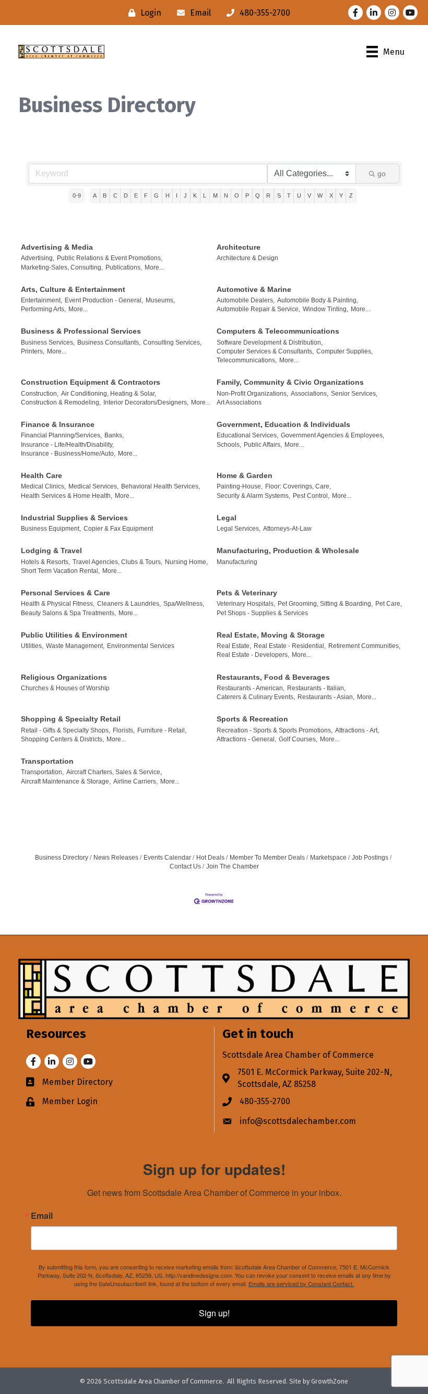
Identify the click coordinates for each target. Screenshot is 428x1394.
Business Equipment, (51, 528)
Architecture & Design (247, 258)
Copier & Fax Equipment (118, 528)
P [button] (247, 195)
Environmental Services (140, 646)
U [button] (299, 195)
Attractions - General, (246, 739)
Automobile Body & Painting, (317, 300)
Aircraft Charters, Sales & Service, (114, 772)
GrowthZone (329, 1381)
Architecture (238, 247)
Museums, (160, 300)
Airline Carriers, (135, 781)
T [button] (289, 195)
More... (154, 267)
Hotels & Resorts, (45, 562)
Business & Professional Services (81, 331)
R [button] (268, 195)
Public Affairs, (263, 444)
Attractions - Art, (357, 730)
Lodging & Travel (51, 550)
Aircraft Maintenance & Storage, (66, 781)
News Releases (115, 857)
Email (42, 1216)
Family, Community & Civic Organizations (290, 382)
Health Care (41, 475)
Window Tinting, (325, 309)
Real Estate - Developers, (253, 654)
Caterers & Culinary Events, (256, 697)
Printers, (32, 351)
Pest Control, (311, 495)
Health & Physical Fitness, (57, 603)
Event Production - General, (104, 300)
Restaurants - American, (250, 688)
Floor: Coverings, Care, (298, 486)
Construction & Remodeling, (61, 402)
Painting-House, (240, 486)
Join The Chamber (232, 866)
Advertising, (37, 258)
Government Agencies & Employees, (332, 435)
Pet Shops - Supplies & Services (262, 613)
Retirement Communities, (364, 646)
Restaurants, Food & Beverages (273, 677)
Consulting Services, (172, 342)
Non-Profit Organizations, (252, 393)
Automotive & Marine (254, 289)
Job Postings (370, 857)
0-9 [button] (77, 195)
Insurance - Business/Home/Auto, (68, 453)
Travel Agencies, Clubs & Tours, (117, 562)
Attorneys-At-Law (287, 528)
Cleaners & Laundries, (129, 603)
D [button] (126, 195)
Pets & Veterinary (247, 593)
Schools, (229, 444)
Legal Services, (238, 528)
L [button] (204, 195)
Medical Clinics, (43, 486)
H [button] (167, 195)
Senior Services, (354, 393)
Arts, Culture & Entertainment (73, 289)
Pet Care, (388, 603)
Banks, (114, 435)
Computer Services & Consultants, (265, 351)
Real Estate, (234, 646)
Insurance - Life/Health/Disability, (67, 444)
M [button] (215, 195)
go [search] (381, 173)
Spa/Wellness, (183, 603)
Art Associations (239, 402)
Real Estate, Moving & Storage (271, 635)
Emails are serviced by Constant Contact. (301, 1283)
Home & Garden (244, 475)
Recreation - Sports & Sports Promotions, (274, 730)
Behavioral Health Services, (160, 486)
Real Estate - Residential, (290, 646)
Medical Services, (93, 486)
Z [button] (351, 195)
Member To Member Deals (267, 857)
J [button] (185, 195)
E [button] (136, 195)
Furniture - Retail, (161, 730)
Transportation (47, 761)
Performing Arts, (43, 309)
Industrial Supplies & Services (74, 517)
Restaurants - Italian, (316, 688)
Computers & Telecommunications (278, 331)
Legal (226, 517)
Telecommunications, (247, 360)
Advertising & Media (57, 247)
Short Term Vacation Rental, (60, 570)
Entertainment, (41, 300)
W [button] (320, 195)
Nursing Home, (186, 562)
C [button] (115, 195)
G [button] (156, 195)
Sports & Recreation (252, 719)
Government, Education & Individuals (283, 424)
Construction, (39, 393)
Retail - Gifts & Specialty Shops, (65, 730)
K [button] (195, 195)
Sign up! (214, 1313)
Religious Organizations (64, 677)
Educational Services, (247, 435)
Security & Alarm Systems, (253, 495)
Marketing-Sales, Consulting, (62, 267)
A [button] (95, 195)
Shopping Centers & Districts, (62, 739)
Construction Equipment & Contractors (90, 382)
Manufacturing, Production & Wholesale (288, 550)
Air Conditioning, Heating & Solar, (108, 393)
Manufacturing (237, 562)
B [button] (104, 195)
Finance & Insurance (57, 424)
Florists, (124, 730)
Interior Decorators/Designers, (145, 402)
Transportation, (42, 772)
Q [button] (257, 195)
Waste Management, (75, 646)
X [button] (331, 195)
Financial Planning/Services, (61, 435)
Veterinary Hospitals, (246, 603)
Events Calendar (167, 857)
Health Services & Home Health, (66, 495)
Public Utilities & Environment (74, 635)
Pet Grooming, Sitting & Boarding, (325, 603)
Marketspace (328, 857)
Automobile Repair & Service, (258, 309)
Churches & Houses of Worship (65, 688)
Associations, (309, 393)
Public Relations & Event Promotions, (109, 258)
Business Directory (61, 857)
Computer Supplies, (344, 351)
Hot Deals (210, 857)
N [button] (226, 195)
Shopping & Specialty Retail (71, 719)
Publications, (123, 267)
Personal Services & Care (65, 593)
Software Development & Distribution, (270, 342)
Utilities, (32, 646)
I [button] (176, 195)
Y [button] (341, 195)
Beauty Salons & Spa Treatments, (68, 613)
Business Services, (48, 342)
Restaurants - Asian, (326, 697)
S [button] (279, 195)
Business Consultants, (108, 342)
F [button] (146, 195)
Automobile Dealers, (246, 300)
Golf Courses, (298, 739)
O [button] (236, 195)
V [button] (309, 195)
